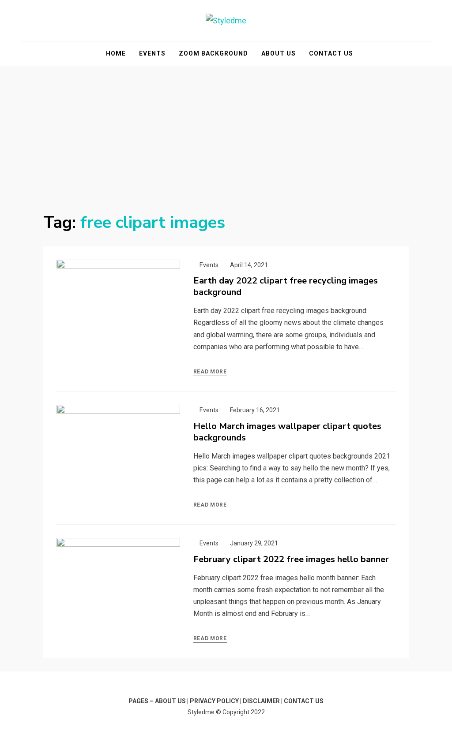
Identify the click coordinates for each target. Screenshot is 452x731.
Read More (210, 372)
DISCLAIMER (261, 701)
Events (152, 53)
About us (278, 53)
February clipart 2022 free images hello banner (291, 559)
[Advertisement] (226, 132)
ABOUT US (170, 701)
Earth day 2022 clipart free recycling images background (285, 286)
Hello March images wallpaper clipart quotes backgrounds (287, 432)
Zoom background (213, 53)
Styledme (201, 712)
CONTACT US (304, 701)
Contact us (331, 53)
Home (116, 53)
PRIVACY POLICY (214, 701)
